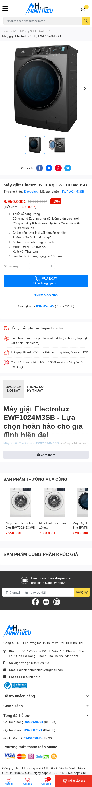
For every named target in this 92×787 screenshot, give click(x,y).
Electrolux (31, 191)
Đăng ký (82, 592)
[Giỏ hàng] (82, 8)
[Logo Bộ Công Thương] (15, 685)
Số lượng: (11, 266)
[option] (46, 88)
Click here (33, 677)
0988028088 (40, 663)
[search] (86, 21)
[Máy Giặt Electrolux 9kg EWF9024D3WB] (20, 502)
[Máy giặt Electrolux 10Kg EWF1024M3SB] (46, 88)
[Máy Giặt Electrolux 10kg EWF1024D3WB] (54, 502)
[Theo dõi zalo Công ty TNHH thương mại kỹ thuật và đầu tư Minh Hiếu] (46, 601)
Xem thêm (48, 455)
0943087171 (33, 730)
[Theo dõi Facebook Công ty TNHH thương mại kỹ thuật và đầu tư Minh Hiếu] (35, 601)
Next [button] (85, 88)
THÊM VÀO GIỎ (46, 295)
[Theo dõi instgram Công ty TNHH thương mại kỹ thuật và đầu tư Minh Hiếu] (56, 601)
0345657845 (45, 306)
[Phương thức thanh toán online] (30, 756)
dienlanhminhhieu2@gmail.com (41, 670)
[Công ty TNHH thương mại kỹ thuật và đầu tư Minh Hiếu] (46, 8)
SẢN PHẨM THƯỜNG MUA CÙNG (35, 479)
